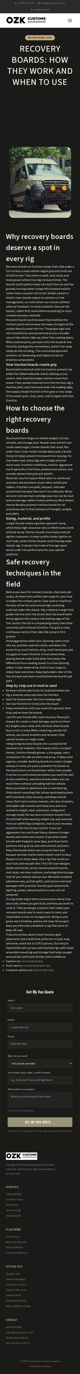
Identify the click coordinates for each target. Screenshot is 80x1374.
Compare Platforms (17, 1253)
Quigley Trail (13, 1274)
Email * (11, 1020)
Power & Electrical (16, 1290)
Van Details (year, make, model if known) (29, 1072)
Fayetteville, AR (41, 9)
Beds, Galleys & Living (18, 1306)
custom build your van (36, 966)
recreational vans (32, 961)
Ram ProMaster (14, 1247)
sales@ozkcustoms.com (53, 3)
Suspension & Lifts (16, 1301)
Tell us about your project (21, 1089)
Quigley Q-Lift (13, 1216)
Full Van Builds (13, 1194)
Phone (11, 1036)
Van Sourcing (13, 1210)
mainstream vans (43, 970)
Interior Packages (15, 1279)
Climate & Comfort (16, 1285)
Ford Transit (13, 1237)
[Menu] (70, 20)
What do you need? (18, 1056)
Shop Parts (12, 1205)
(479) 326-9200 (26, 3)
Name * (11, 1000)
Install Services (14, 1199)
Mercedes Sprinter (16, 1242)
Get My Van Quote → (40, 1122)
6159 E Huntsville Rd (17, 1338)
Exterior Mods (13, 1295)
